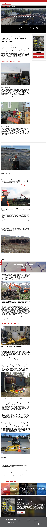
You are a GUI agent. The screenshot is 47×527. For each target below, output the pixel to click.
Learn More (23, 269)
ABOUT (35, 521)
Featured (32, 488)
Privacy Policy (7, 522)
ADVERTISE (19, 519)
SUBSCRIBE (19, 520)
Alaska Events (23, 489)
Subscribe (38, 56)
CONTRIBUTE (19, 521)
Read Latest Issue (20, 512)
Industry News (28, 520)
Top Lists (41, 488)
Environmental (30, 18)
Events (35, 519)
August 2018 (7, 481)
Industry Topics (14, 489)
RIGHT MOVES (36, 520)
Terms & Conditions (12, 522)
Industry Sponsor (23, 266)
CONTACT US (36, 522)
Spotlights (27, 521)
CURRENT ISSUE (20, 523)
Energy (21, 18)
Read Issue (38, 54)
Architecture (17, 18)
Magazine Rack (20, 522)
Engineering (25, 18)
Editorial (11, 481)
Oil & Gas (35, 18)
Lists (27, 522)
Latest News (5, 489)
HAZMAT (15, 481)
